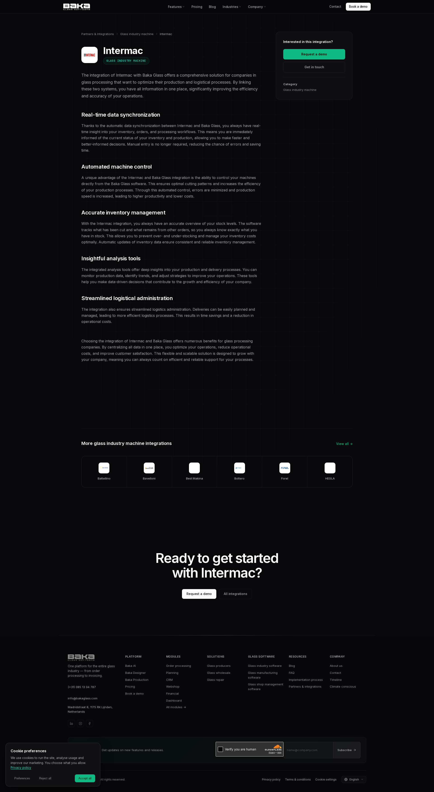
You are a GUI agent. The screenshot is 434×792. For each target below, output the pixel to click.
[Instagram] (80, 723)
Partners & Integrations (97, 34)
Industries (230, 7)
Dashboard (174, 700)
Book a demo (358, 6)
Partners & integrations (305, 686)
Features (175, 7)
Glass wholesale (218, 672)
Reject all (45, 778)
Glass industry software (265, 665)
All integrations (235, 594)
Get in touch (314, 67)
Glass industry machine (136, 34)
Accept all (85, 778)
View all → (344, 444)
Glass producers (219, 665)
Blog (212, 7)
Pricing (196, 7)
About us (336, 665)
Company (255, 7)
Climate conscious (343, 686)
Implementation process (306, 680)
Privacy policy (271, 779)
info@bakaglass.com (82, 698)
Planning (172, 672)
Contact (335, 6)
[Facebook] (89, 723)
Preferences (22, 778)
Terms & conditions (298, 779)
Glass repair (215, 680)
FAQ (292, 672)
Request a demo (314, 54)
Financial (172, 693)
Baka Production (137, 680)
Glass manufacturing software (263, 675)
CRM (169, 680)
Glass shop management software (265, 686)
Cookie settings (326, 779)
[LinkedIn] (71, 723)
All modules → (176, 707)
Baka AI (130, 665)
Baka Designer (135, 672)
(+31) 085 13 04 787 (82, 687)
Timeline (336, 680)
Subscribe (344, 750)
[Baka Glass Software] (114, 7)
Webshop (172, 686)
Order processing (178, 665)
